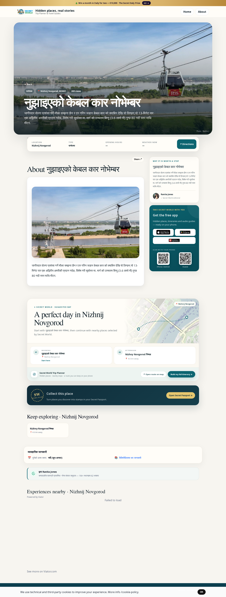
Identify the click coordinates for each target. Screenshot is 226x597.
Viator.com (50, 571)
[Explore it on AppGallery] (174, 240)
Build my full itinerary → (181, 374)
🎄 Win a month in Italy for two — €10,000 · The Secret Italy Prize (112, 3)
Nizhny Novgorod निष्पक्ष (138, 354)
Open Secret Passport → (180, 395)
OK (201, 592)
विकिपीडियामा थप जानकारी (130, 457)
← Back (28, 84)
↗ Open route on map (153, 374)
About (202, 12)
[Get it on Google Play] (185, 232)
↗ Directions (187, 144)
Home (187, 12)
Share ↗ (138, 159)
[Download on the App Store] (163, 232)
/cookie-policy (129, 592)
